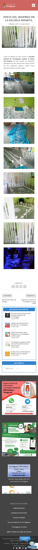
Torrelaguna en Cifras (19, 527)
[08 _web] (19, 268)
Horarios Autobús (19, 517)
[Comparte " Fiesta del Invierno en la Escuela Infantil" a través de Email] (21, 286)
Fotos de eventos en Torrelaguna (19, 522)
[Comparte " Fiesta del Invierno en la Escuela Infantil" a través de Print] (25, 286)
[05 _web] (19, 193)
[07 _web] (19, 243)
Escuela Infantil (24, 24)
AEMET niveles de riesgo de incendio (19, 532)
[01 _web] (19, 93)
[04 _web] (19, 168)
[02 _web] (19, 118)
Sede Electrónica (19, 508)
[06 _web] (19, 218)
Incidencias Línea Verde (19, 513)
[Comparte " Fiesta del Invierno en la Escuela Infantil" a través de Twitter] (17, 286)
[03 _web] (19, 143)
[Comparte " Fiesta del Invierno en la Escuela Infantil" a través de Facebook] (13, 286)
